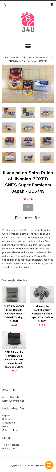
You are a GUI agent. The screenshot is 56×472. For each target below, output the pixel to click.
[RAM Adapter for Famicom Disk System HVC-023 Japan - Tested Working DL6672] (14, 340)
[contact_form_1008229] (49, 465)
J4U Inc (27, 466)
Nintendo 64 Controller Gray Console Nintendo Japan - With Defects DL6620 (42, 313)
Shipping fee (8, 422)
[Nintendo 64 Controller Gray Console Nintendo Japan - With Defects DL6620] (42, 294)
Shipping (6, 419)
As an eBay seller (11, 397)
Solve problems (10, 430)
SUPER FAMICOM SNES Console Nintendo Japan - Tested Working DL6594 (14, 313)
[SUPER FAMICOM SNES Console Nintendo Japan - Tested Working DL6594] (14, 294)
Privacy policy (9, 448)
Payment (7, 415)
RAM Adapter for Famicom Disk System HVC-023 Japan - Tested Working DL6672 (14, 359)
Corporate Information (13, 400)
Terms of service (10, 444)
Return (5, 426)
